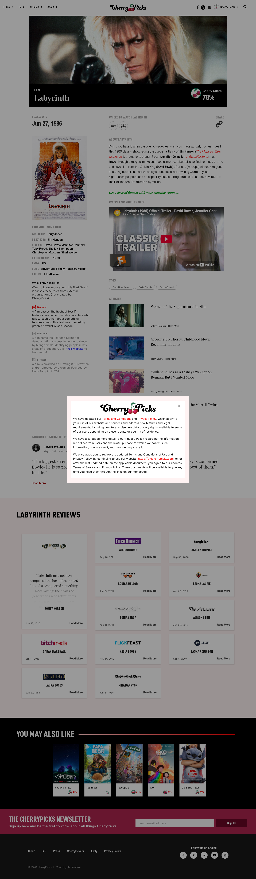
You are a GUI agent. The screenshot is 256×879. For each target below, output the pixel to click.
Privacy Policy (147, 418)
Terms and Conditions (116, 418)
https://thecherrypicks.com (156, 458)
